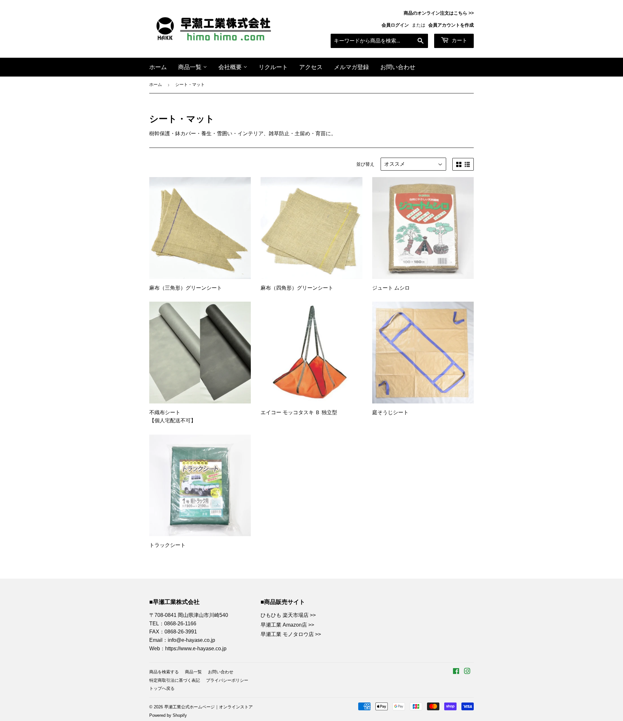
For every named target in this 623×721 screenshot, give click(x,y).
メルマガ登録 (351, 67)
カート (458, 40)
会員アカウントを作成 (451, 25)
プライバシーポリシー (227, 680)
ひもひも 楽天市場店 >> (288, 615)
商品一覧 (190, 67)
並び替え (365, 164)
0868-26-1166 (180, 623)
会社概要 (230, 67)
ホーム (158, 67)
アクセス (311, 67)
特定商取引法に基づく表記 (174, 680)
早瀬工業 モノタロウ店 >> (291, 634)
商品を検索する (164, 671)
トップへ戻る (162, 688)
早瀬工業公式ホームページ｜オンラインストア (208, 706)
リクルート (273, 67)
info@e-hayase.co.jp (191, 640)
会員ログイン (395, 25)
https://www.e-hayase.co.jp (195, 648)
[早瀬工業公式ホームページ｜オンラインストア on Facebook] (456, 672)
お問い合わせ (397, 67)
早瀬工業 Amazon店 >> (287, 625)
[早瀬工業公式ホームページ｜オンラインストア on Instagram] (467, 672)
